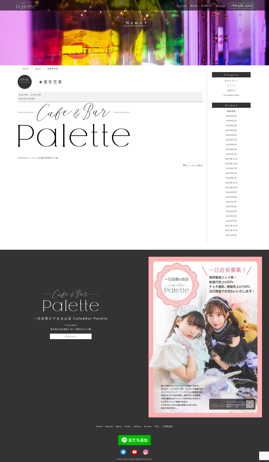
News (38, 69)
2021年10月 (231, 230)
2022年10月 (231, 187)
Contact (71, 336)
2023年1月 (231, 178)
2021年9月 (231, 235)
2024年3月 (231, 149)
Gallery (206, 5)
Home (26, 69)
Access (220, 5)
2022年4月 (231, 211)
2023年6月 (231, 173)
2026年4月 (231, 116)
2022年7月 (231, 202)
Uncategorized (231, 95)
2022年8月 (231, 197)
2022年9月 (231, 192)
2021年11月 (231, 225)
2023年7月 (231, 168)
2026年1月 (231, 121)
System (182, 5)
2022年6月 (231, 206)
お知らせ (231, 90)
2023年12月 (231, 159)
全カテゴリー (231, 81)
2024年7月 (231, 140)
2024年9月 (231, 130)
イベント (231, 85)
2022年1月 (231, 221)
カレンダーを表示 (194, 165)
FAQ (156, 426)
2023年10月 (231, 164)
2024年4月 (231, 144)
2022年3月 (231, 216)
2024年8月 (231, 135)
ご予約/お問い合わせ (241, 5)
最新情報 (231, 111)
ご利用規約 (167, 426)
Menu (194, 5)
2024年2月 (231, 154)
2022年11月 (231, 183)
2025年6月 (231, 125)
